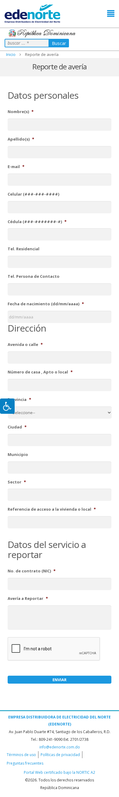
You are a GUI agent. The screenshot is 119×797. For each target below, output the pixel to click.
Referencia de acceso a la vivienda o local (52, 509)
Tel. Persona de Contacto (34, 276)
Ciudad (17, 427)
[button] (110, 14)
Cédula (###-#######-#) (37, 221)
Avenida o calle (25, 344)
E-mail (16, 166)
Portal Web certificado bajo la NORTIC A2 (59, 772)
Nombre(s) (21, 111)
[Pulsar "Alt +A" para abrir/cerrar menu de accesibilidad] (7, 406)
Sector (17, 482)
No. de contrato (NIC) (32, 571)
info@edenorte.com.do (59, 747)
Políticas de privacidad (60, 754)
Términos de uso (21, 754)
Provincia (19, 399)
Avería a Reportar (28, 598)
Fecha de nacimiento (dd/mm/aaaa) (46, 304)
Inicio (11, 54)
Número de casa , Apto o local (40, 372)
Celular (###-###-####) (33, 194)
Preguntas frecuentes (25, 763)
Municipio (18, 454)
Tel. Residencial (23, 249)
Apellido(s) (21, 139)
